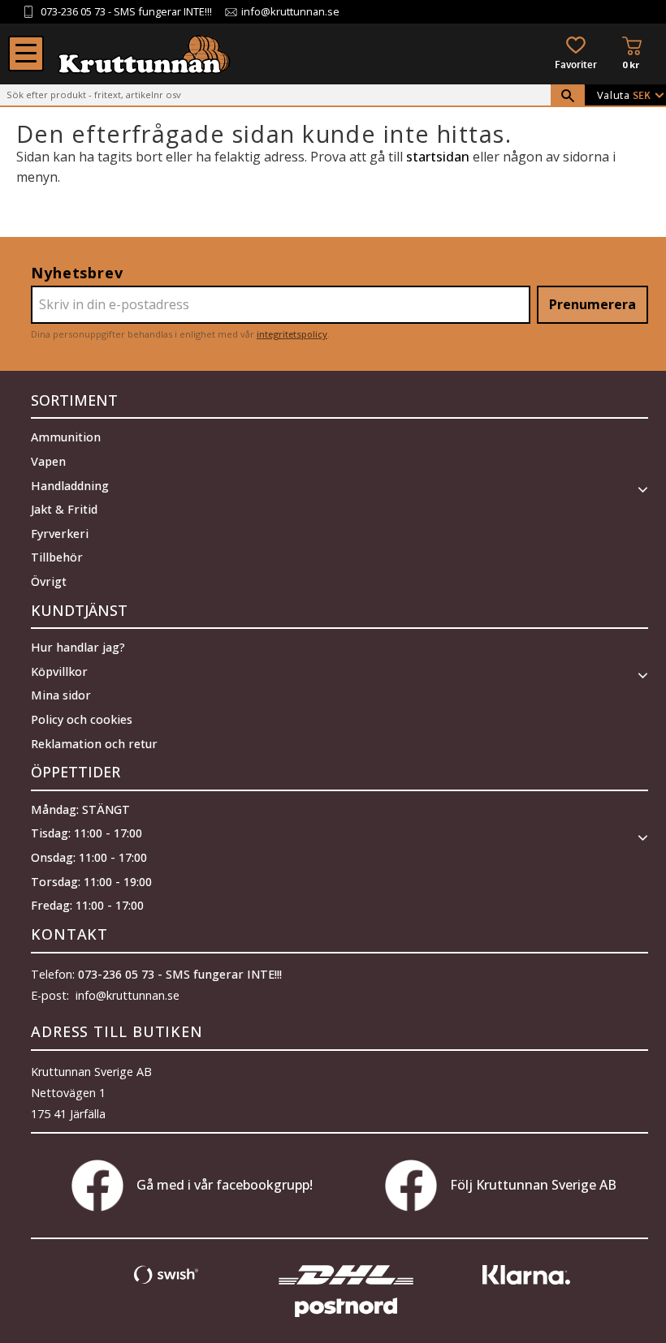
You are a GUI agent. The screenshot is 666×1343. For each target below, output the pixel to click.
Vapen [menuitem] (48, 461)
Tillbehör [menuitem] (57, 557)
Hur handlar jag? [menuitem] (78, 647)
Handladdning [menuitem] (70, 485)
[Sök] (568, 95)
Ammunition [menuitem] (66, 437)
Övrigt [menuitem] (49, 581)
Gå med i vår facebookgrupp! (224, 1185)
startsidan (437, 157)
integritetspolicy (292, 334)
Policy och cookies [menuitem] (81, 719)
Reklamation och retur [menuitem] (94, 743)
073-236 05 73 (73, 12)
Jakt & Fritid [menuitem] (64, 509)
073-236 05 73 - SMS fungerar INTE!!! (180, 974)
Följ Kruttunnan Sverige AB (533, 1185)
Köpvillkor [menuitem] (59, 671)
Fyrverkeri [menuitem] (60, 533)
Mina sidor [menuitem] (61, 695)
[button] (26, 53)
